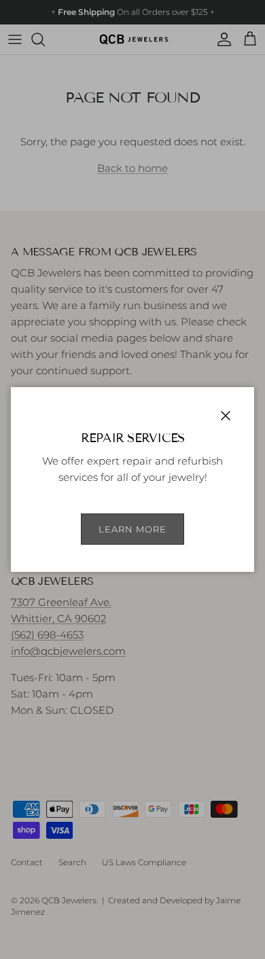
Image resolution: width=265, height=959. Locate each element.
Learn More (132, 529)
